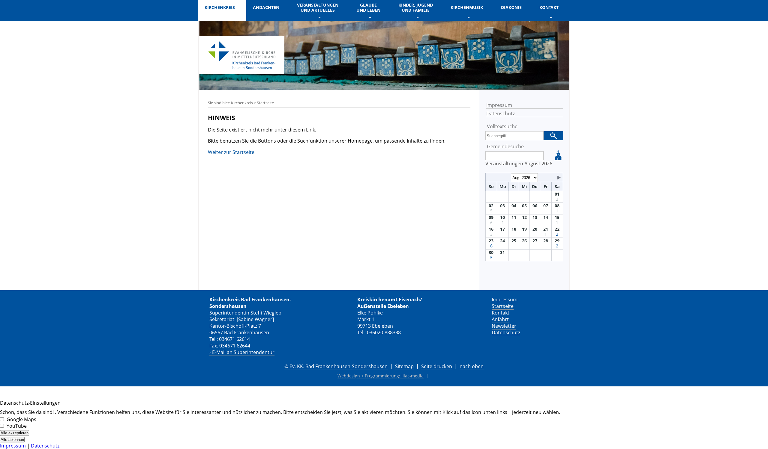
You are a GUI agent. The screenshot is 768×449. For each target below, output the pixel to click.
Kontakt (500, 312)
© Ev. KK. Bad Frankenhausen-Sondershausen (336, 366)
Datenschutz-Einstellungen (30, 403)
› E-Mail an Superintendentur (241, 352)
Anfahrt (500, 319)
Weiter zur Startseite (231, 152)
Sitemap (404, 366)
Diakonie (511, 7)
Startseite (503, 306)
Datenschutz (500, 113)
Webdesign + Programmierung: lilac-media (381, 376)
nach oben (472, 366)
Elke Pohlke (370, 312)
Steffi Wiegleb (265, 312)
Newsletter (504, 326)
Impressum (499, 105)
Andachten (266, 7)
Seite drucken (436, 366)
